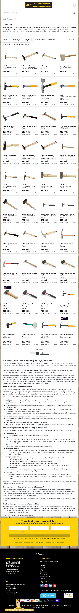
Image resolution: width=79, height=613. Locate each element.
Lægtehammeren (11, 402)
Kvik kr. (42, 578)
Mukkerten (9, 400)
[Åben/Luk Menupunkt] (4, 5)
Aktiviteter (44, 574)
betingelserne (51, 538)
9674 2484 (16, 563)
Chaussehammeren (11, 418)
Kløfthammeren (10, 405)
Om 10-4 (43, 566)
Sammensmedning (17, 461)
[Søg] (73, 12)
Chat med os (10, 573)
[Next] (44, 353)
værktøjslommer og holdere (25, 515)
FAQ (41, 570)
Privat (24, 532)
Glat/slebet (12, 474)
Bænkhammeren (11, 422)
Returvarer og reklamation (15, 584)
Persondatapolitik (12, 593)
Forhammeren (10, 417)
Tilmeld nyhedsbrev (47, 576)
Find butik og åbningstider (49, 561)
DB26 (8, 591)
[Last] (47, 353)
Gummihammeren (11, 409)
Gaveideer (43, 572)
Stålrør (14, 463)
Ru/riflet (11, 476)
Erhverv (55, 532)
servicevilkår (56, 542)
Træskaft (14, 465)
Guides (42, 568)
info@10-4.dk (16, 561)
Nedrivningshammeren (12, 424)
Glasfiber (14, 460)
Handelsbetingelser (13, 588)
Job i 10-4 (43, 563)
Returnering (10, 586)
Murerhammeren (11, 413)
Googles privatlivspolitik (45, 542)
